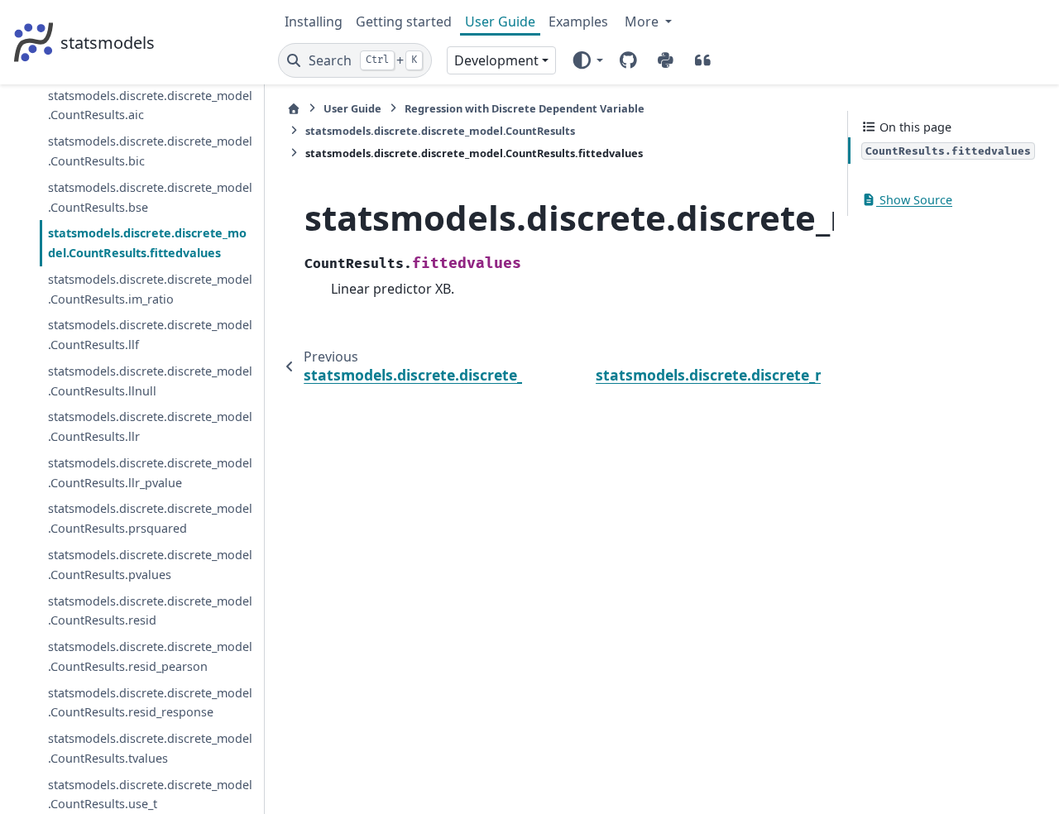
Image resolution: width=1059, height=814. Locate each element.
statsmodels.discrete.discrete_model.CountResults (440, 130)
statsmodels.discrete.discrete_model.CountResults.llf (150, 334)
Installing (314, 21)
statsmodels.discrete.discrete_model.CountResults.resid (150, 611)
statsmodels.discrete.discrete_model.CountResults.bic (150, 151)
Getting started (404, 21)
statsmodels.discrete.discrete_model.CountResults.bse (150, 197)
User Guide (500, 21)
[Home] (293, 108)
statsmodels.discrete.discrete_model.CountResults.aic (150, 105)
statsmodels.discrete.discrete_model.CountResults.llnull (150, 381)
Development (496, 60)
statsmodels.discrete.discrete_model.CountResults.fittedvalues (147, 243)
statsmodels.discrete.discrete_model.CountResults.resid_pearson (150, 656)
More (643, 21)
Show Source (914, 200)
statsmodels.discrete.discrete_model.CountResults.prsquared (150, 518)
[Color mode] (587, 60)
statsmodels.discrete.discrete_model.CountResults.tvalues (150, 748)
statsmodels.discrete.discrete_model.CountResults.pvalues (150, 564)
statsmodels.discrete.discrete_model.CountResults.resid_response (150, 703)
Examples (578, 21)
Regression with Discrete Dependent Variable (525, 108)
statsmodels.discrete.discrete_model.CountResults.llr (150, 426)
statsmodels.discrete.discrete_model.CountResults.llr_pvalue (150, 473)
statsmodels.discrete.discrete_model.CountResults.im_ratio (150, 289)
